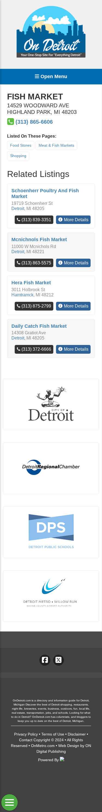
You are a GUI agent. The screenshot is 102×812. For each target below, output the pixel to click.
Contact (25, 740)
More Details (76, 219)
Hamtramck (22, 295)
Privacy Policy (26, 734)
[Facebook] (44, 660)
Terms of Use (52, 734)
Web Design (68, 745)
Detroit (17, 208)
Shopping (18, 155)
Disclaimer (77, 734)
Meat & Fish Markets (56, 145)
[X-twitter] (58, 660)
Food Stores (20, 145)
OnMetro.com (43, 745)
